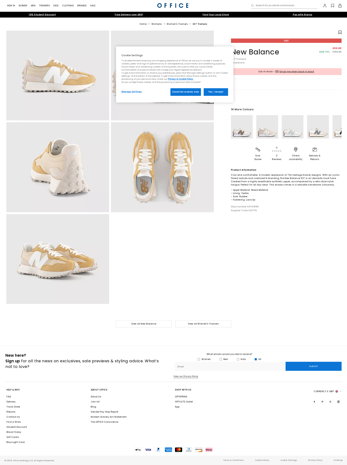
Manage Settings (131, 91)
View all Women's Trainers (203, 323)
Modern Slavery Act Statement (109, 416)
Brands (82, 5)
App (177, 406)
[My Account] (323, 5)
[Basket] (337, 5)
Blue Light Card (16, 442)
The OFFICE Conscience (104, 421)
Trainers (44, 5)
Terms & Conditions (233, 460)
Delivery (11, 401)
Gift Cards (13, 437)
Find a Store (14, 421)
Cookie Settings (288, 460)
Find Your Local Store (216, 14)
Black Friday (14, 432)
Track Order (13, 406)
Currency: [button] (324, 391)
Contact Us (13, 416)
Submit (313, 366)
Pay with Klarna (302, 14)
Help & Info (13, 389)
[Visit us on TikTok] (339, 401)
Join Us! (95, 401)
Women (23, 5)
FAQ (9, 396)
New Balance (255, 52)
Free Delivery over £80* (129, 14)
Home (143, 24)
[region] (175, 74)
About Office (99, 389)
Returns (11, 411)
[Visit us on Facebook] (315, 401)
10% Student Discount (42, 14)
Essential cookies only (185, 91)
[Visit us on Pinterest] (323, 401)
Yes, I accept (215, 91)
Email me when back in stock (297, 71)
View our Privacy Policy (186, 376)
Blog (93, 406)
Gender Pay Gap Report (104, 411)
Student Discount (17, 426)
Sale (92, 5)
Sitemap (338, 460)
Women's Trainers (177, 24)
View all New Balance (143, 323)
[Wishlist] (330, 5)
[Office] (173, 5)
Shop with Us (183, 389)
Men (33, 5)
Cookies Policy (262, 460)
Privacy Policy (315, 460)
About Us (96, 396)
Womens (156, 24)
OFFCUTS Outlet (184, 401)
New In (11, 5)
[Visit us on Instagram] (331, 401)
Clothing (68, 5)
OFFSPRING (181, 396)
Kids (56, 5)
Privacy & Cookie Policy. (181, 79)
